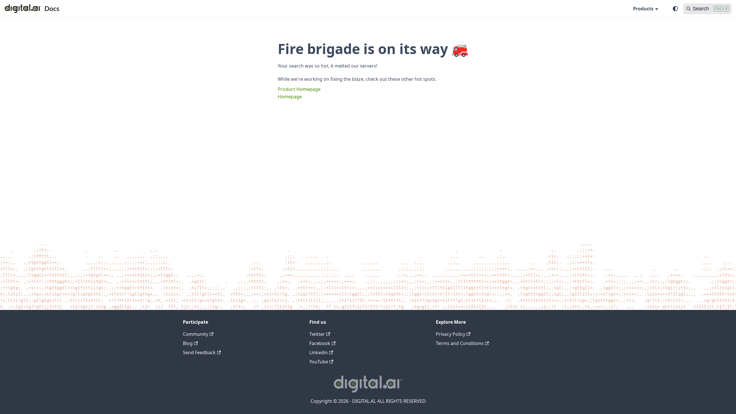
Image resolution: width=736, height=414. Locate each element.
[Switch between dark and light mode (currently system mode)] (675, 8)
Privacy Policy (450, 334)
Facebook (319, 343)
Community (195, 334)
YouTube (318, 362)
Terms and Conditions (460, 343)
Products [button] (643, 8)
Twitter (317, 334)
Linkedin (318, 352)
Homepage (290, 96)
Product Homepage (299, 89)
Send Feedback (199, 352)
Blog (188, 343)
